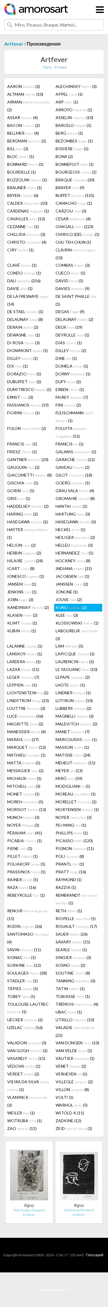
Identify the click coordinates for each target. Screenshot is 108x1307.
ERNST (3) (20, 397)
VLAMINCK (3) (27, 1101)
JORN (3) (20, 599)
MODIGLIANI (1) (73, 786)
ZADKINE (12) (68, 1120)
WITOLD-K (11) (70, 1112)
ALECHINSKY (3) (76, 86)
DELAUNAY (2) (74, 319)
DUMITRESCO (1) (29, 389)
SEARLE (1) (71, 949)
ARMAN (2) (28, 105)
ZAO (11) (22, 1128)
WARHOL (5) (72, 1105)
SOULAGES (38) (27, 973)
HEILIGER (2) (75, 537)
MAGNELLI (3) (75, 716)
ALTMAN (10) (25, 94)
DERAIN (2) (22, 327)
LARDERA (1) (24, 661)
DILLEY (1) (22, 358)
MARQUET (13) (26, 747)
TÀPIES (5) (22, 988)
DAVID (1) (69, 280)
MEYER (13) (69, 770)
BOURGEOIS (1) (76, 172)
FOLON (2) (26, 428)
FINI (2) (68, 405)
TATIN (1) (70, 988)
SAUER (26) (72, 934)
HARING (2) (22, 513)
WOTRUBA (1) (24, 1120)
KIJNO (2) (71, 607)
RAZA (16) (21, 887)
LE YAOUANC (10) (76, 669)
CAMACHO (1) (74, 203)
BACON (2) (23, 125)
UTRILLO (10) (75, 1019)
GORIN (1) (20, 490)
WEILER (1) (21, 1112)
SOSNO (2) (70, 965)
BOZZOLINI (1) (27, 179)
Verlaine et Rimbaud (79, 1210)
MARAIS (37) (23, 739)
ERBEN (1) (70, 389)
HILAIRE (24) (25, 560)
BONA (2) (64, 156)
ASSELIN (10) (74, 117)
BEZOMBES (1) (74, 140)
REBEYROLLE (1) (26, 895)
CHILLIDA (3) (26, 234)
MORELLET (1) (76, 801)
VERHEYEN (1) (71, 1073)
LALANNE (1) (24, 646)
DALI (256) (24, 280)
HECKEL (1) (70, 529)
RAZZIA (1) (66, 887)
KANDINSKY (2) (28, 607)
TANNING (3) (75, 980)
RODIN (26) (24, 926)
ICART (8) (21, 568)
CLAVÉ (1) (22, 265)
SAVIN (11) (24, 949)
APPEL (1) (69, 94)
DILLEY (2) (71, 350)
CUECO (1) (70, 272)
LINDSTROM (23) (28, 700)
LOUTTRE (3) (26, 708)
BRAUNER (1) (24, 187)
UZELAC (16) (25, 1027)
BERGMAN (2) (26, 140)
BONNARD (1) (25, 164)
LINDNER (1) (73, 692)
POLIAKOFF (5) (26, 864)
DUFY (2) (68, 381)
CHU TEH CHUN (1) (73, 242)
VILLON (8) (72, 1089)
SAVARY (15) (73, 941)
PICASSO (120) (74, 840)
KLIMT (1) (22, 622)
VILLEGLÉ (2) (74, 1081)
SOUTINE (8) (73, 973)
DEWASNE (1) (23, 334)
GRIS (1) (18, 498)
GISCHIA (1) (22, 482)
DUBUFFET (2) (24, 381)
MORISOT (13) (26, 809)
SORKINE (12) (24, 965)
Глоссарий (94, 1255)
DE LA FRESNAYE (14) (28, 300)
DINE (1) (66, 358)
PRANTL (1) (70, 864)
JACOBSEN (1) (72, 576)
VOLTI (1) (64, 1097)
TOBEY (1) (21, 996)
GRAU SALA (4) (75, 490)
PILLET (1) (22, 856)
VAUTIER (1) (75, 1058)
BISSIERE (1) (72, 148)
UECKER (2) (25, 1019)
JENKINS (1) (22, 591)
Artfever (13, 43)
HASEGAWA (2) (27, 521)
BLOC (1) (20, 156)
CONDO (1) (24, 272)
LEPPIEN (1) (22, 684)
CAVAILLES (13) (26, 218)
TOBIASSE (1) (73, 996)
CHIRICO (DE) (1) (77, 234)
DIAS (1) (69, 342)
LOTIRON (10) (74, 700)
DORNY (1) (73, 373)
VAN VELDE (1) (74, 1050)
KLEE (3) (67, 615)
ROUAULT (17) (76, 926)
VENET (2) (71, 1066)
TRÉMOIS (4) (77, 1004)
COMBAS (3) (73, 265)
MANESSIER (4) (26, 731)
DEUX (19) (69, 327)
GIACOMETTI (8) (29, 475)
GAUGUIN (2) (23, 467)
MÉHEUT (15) (75, 762)
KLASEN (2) (22, 615)
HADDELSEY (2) (28, 506)
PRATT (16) (71, 871)
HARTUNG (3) (73, 513)
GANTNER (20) (27, 459)
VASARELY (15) (26, 1058)
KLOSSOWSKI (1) (77, 622)
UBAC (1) (69, 1011)
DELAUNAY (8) (25, 319)
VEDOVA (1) (23, 1066)
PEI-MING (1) (71, 825)
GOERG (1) (73, 482)
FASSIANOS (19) (28, 405)
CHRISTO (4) (26, 242)
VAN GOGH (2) (27, 1050)
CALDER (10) (27, 203)
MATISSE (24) (73, 755)
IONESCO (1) (25, 576)
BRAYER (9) (70, 187)
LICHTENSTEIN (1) (27, 692)
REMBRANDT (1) (77, 899)
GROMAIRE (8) (75, 498)
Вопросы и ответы (54, 1289)
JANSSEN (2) (72, 584)
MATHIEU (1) (26, 755)
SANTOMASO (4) (28, 938)
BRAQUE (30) (75, 179)
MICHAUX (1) (24, 778)
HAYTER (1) (27, 533)
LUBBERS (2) (73, 708)
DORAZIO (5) (24, 373)
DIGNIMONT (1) (27, 350)
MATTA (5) (23, 762)
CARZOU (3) (71, 210)
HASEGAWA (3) (76, 521)
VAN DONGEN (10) (77, 1042)
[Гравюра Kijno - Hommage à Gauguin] (29, 1174)
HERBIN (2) (24, 552)
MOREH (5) (25, 801)
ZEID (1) (74, 1128)
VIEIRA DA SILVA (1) (28, 1085)
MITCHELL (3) (23, 786)
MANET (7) (73, 731)
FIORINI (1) (23, 412)
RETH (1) (69, 910)
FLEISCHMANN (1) (74, 416)
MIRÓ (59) (69, 778)
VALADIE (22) (75, 1031)
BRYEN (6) (22, 195)
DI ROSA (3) (23, 342)
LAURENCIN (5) (75, 661)
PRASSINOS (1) (26, 871)
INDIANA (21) (74, 568)
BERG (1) (69, 133)
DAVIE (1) (20, 288)
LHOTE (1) (70, 684)
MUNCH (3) (23, 817)
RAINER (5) (22, 879)
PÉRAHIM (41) (24, 832)
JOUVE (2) (69, 599)
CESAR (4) (73, 218)
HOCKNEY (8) (73, 560)
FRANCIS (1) (22, 443)
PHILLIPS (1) (72, 832)
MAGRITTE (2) (25, 723)
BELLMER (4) (23, 133)
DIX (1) (17, 366)
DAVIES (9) (73, 288)
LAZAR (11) (23, 669)
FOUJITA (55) (71, 432)
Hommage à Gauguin (29, 1210)
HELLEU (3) (74, 545)
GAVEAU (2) (73, 467)
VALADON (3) (26, 1042)
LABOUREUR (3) (77, 634)
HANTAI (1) (71, 506)
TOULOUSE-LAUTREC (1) (28, 1008)
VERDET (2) (23, 1073)
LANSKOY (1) (24, 653)
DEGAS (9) (70, 311)
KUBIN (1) (21, 630)
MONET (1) (23, 793)
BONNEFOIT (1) (75, 164)
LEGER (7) (23, 677)
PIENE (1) (19, 848)
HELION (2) (21, 545)
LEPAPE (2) (73, 677)
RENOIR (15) (27, 914)
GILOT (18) (74, 475)
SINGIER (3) (73, 957)
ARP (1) (67, 101)
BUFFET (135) (75, 195)
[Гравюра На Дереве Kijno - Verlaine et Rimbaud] (79, 1174)
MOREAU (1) (76, 793)
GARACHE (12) (75, 459)
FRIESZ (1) (22, 451)
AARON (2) (23, 86)
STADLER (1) (22, 980)
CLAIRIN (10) (75, 253)
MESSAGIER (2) (25, 770)
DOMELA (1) (72, 366)
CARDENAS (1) (28, 210)
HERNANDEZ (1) (74, 552)
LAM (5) (69, 646)
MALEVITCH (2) (76, 723)
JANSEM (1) (21, 584)
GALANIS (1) (76, 451)
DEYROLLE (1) (72, 334)
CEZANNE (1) (23, 226)
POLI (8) (70, 856)
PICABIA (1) (24, 840)
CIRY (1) (20, 249)
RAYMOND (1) (69, 879)
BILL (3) (17, 148)
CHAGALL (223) (74, 226)
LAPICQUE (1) (75, 653)
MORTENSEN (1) (77, 809)
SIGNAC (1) (21, 957)
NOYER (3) (74, 817)
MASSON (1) (72, 747)
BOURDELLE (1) (21, 172)
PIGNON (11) (75, 848)
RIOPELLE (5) (76, 918)
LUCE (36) (25, 716)
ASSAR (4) (22, 117)
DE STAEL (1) (25, 311)
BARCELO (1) (73, 125)
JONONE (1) (67, 591)
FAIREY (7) (72, 397)
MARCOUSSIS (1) (76, 739)
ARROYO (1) (74, 109)
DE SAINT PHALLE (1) (76, 300)
